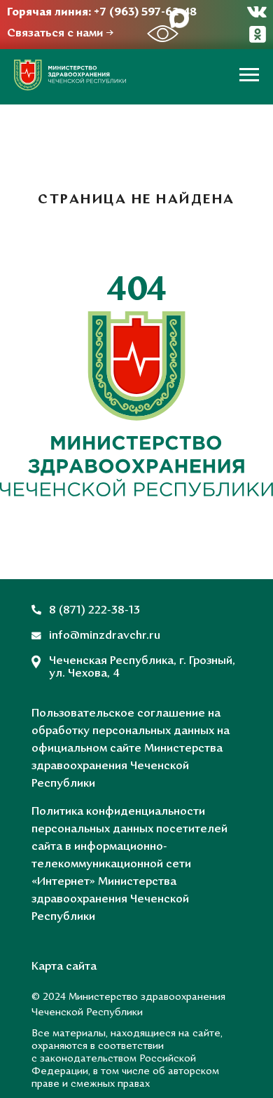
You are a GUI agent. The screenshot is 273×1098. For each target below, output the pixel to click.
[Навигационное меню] (249, 75)
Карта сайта (64, 966)
